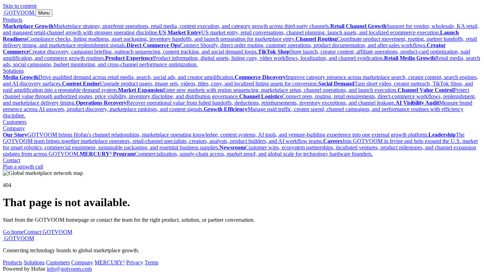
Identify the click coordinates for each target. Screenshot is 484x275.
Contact (11, 160)
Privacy (134, 262)
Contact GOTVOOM (48, 232)
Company (14, 128)
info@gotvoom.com (69, 269)
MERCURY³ (110, 262)
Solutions (13, 71)
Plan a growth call (23, 167)
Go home (13, 232)
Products (12, 20)
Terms (151, 262)
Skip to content (19, 6)
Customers (15, 122)
